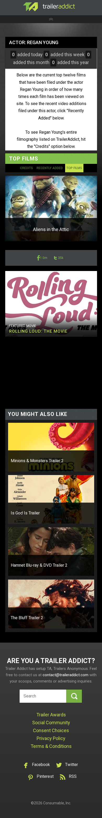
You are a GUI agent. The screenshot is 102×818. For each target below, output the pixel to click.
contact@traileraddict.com (65, 675)
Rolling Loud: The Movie (38, 331)
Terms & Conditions (51, 746)
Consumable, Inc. (57, 803)
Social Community (51, 722)
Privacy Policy (51, 738)
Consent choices (51, 730)
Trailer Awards (51, 714)
